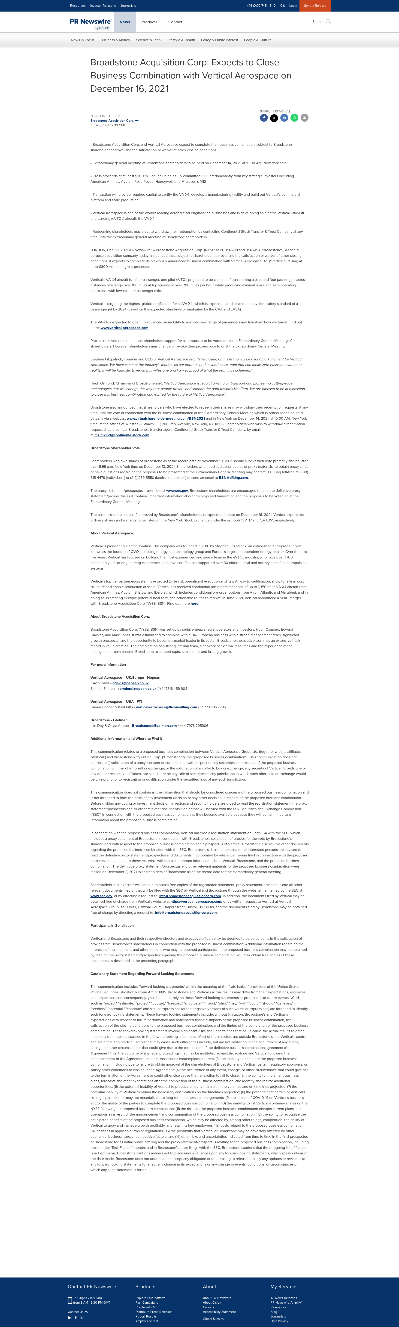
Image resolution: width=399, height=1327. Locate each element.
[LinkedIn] (70, 1317)
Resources (78, 5)
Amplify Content (147, 1321)
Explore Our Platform (150, 1298)
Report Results (146, 1316)
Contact (175, 22)
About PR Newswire (217, 1298)
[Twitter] (81, 1317)
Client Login (288, 5)
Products (149, 22)
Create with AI (145, 1307)
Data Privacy (279, 1321)
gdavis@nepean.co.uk (130, 683)
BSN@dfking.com (233, 477)
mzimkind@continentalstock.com (121, 435)
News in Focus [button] (82, 40)
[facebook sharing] (264, 118)
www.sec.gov (177, 490)
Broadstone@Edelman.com (154, 725)
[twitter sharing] (274, 118)
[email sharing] (304, 118)
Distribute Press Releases (154, 1311)
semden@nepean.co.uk (137, 688)
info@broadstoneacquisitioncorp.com (190, 896)
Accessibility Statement (219, 1311)
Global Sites (212, 1319)
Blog (274, 1311)
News (125, 22)
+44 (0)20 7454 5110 (87, 1298)
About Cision (212, 1302)
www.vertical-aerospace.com (124, 327)
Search (317, 21)
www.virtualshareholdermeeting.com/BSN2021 (166, 418)
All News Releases (284, 1298)
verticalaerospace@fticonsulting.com (166, 707)
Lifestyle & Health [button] (181, 40)
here (194, 603)
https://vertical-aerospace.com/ (196, 901)
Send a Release (315, 5)
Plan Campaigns (147, 1302)
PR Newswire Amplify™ (286, 1302)
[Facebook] (76, 1317)
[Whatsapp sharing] (294, 118)
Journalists (128, 5)
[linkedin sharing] (284, 118)
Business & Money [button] (115, 40)
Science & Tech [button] (148, 40)
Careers (208, 1307)
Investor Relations (103, 5)
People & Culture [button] (258, 40)
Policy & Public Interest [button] (219, 40)
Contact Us (76, 1312)
